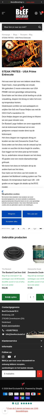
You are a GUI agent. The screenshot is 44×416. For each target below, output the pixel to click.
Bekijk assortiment (3, 13)
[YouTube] (9, 357)
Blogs (15, 35)
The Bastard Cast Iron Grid (14, 272)
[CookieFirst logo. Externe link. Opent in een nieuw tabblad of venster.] (3, 191)
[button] (2, 2)
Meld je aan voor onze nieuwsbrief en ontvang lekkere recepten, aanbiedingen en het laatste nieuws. (18, 364)
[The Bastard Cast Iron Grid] (14, 254)
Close (22, 341)
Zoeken (39, 27)
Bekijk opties (11, 297)
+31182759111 (12, 330)
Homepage (6, 35)
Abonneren (39, 373)
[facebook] (15, 357)
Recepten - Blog (26, 35)
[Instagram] (3, 357)
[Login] (36, 13)
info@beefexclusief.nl (15, 334)
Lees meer (30, 2)
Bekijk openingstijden (11, 326)
